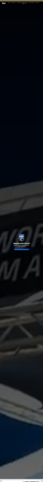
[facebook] (40, 0)
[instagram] (41, 0)
